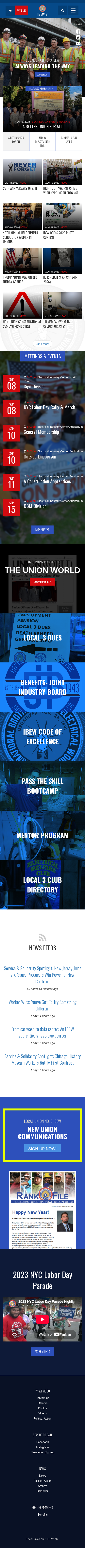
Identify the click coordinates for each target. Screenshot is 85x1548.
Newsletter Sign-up (42, 1452)
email (77, 42)
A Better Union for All (42, 126)
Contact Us (42, 1398)
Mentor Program (43, 835)
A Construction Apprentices (47, 481)
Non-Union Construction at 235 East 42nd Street (22, 323)
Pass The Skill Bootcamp (42, 786)
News (23, 182)
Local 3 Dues (42, 637)
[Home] (42, 10)
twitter (77, 36)
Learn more (42, 74)
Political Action (43, 1418)
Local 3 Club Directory (42, 884)
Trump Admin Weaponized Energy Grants (20, 279)
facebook (77, 30)
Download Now (42, 581)
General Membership (41, 432)
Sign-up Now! (42, 1148)
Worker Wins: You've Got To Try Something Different (42, 1005)
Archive (42, 1486)
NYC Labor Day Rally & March (49, 407)
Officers (42, 1403)
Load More (42, 344)
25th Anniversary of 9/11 (20, 188)
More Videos (42, 1351)
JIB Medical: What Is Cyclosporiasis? (56, 323)
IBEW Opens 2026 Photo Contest (59, 235)
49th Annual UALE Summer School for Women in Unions (20, 237)
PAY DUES (21, 10)
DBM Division (35, 506)
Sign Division (34, 386)
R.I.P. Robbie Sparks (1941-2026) (60, 279)
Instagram (42, 1447)
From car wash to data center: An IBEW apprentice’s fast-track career (42, 1032)
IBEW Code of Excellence (42, 736)
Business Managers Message (51, 121)
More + (49, 88)
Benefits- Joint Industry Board (42, 687)
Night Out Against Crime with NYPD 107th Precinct (60, 190)
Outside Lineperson (40, 456)
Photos (42, 1408)
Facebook (42, 1442)
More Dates (42, 529)
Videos (42, 1413)
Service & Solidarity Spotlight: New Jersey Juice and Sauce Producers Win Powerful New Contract (42, 974)
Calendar (42, 1491)
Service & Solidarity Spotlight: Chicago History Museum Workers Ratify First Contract (43, 1059)
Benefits (43, 1514)
